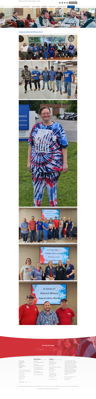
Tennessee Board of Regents (47, 386)
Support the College (22, 376)
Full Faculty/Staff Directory (39, 374)
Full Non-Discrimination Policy (70, 376)
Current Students (36, 6)
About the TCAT (52, 6)
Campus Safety (21, 375)
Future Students (26, 6)
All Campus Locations (53, 379)
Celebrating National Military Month (31, 32)
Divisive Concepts (68, 378)
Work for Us (21, 379)
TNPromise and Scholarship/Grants (25, 371)
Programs (44, 6)
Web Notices (68, 379)
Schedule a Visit (41, 349)
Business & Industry (62, 6)
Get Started (71, 6)
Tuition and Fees (21, 372)
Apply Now (55, 349)
